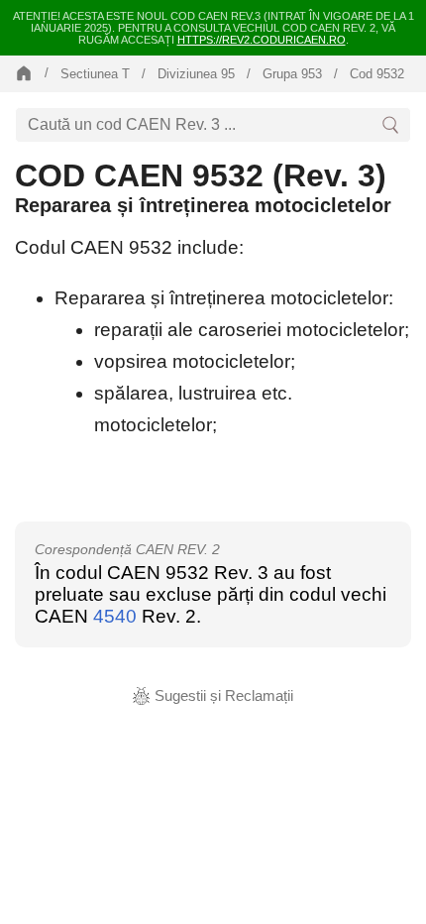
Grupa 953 (292, 73)
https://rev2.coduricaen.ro (261, 40)
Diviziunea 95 (196, 73)
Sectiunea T (95, 73)
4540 (115, 616)
